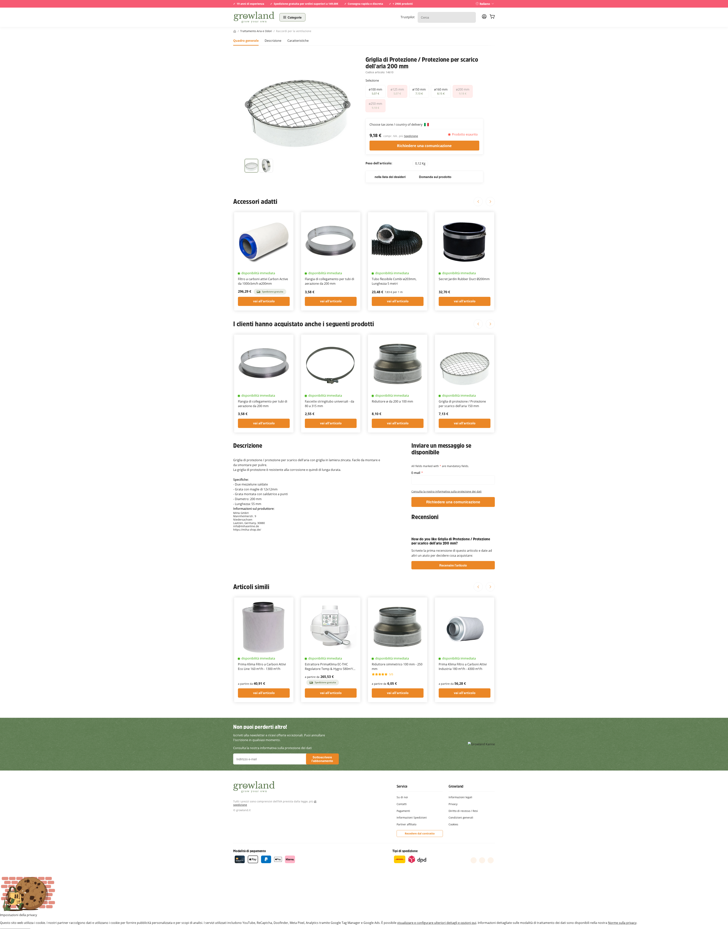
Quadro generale (246, 41)
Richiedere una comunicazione (424, 145)
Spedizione (411, 136)
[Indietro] (248, 104)
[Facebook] (474, 860)
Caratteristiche (298, 41)
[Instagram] (491, 860)
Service (402, 786)
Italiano (485, 4)
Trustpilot (408, 17)
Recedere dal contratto (420, 833)
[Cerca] (471, 17)
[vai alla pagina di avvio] (254, 17)
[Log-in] (484, 18)
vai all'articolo (264, 301)
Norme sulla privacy (622, 923)
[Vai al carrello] (492, 17)
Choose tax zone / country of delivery (396, 124)
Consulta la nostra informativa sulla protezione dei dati (446, 491)
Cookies (453, 824)
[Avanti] (347, 104)
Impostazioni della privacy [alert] (18, 915)
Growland (456, 786)
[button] (251, 165)
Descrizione (273, 41)
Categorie (295, 17)
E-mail (416, 473)
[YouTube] (482, 860)
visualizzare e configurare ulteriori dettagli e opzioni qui (436, 923)
